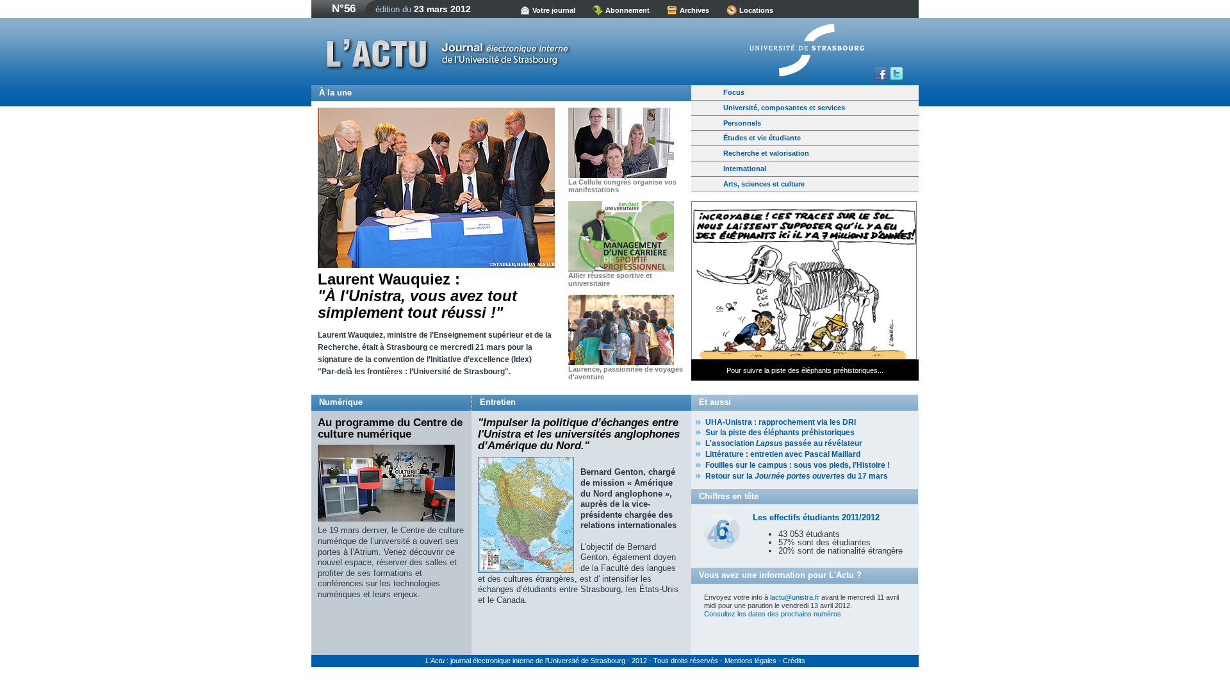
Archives (694, 10)
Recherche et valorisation (766, 153)
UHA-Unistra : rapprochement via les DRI (780, 422)
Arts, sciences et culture (764, 184)
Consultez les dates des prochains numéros (772, 614)
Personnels (742, 123)
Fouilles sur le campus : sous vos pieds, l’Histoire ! (797, 465)
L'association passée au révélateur (783, 443)
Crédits (794, 660)
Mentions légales (750, 660)
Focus (733, 92)
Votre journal (553, 10)
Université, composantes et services (784, 107)
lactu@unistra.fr (794, 597)
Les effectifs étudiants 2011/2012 (816, 517)
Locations (756, 10)
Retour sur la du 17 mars (796, 476)
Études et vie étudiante (762, 138)
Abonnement (627, 10)
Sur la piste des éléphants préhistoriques (780, 432)
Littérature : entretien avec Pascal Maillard (782, 454)
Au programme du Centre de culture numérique (390, 428)
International (744, 168)
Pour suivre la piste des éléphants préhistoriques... (804, 370)
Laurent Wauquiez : (417, 296)
